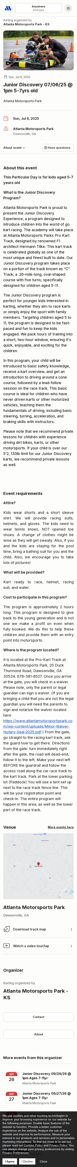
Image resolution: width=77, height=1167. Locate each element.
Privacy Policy (58, 1145)
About (38, 1034)
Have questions (59, 147)
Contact (38, 1017)
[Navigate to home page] (8, 8)
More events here (61, 827)
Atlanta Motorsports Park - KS (26, 24)
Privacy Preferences (15, 1152)
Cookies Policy (33, 1145)
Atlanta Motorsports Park (22, 101)
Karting (8, 20)
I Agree (10, 1161)
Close (43, 1161)
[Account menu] (68, 8)
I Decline (27, 1161)
